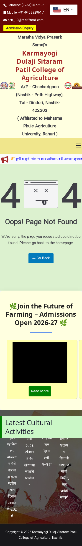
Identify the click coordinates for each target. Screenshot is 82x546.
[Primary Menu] (78, 146)
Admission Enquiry (19, 28)
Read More (38, 391)
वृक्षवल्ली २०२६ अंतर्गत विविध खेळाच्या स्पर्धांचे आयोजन (29, 458)
